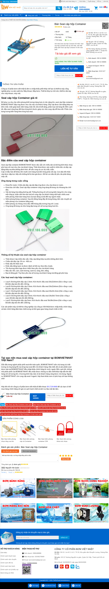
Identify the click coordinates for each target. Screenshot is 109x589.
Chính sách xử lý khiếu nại (9, 569)
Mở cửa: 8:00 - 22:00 (85, 9)
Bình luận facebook (29, 451)
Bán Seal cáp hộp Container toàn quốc (19, 404)
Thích (10, 472)
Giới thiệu (82, 1)
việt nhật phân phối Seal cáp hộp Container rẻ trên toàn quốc (21, 414)
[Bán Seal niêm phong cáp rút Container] (28, 436)
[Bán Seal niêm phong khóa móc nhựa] (65, 435)
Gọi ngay (35, 585)
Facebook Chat (50, 585)
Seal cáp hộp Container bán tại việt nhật (43, 411)
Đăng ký (64, 537)
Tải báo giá (80, 31)
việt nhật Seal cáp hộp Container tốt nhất (14, 411)
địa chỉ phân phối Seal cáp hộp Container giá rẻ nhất (18, 408)
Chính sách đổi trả (7, 563)
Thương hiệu (46, 15)
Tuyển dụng (91, 1)
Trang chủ (4, 20)
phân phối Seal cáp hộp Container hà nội (51, 408)
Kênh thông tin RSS (7, 573)
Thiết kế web (56, 580)
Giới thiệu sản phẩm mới (72, 15)
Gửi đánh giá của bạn (10, 451)
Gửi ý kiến (66, 459)
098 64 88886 (101, 58)
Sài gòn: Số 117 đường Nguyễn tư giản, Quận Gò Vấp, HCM (91, 92)
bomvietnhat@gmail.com (94, 78)
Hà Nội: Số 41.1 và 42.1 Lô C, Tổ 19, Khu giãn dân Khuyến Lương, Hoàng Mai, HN (92, 86)
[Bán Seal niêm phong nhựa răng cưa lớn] (9, 436)
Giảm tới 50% (68, 8)
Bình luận (66, 27)
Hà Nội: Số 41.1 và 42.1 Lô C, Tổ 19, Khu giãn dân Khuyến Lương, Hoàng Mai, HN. (96, 35)
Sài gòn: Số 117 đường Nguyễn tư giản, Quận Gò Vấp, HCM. (96, 43)
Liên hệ (105, 1)
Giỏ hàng (103, 7)
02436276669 (39, 556)
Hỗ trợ (99, 1)
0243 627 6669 (95, 117)
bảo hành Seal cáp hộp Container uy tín (47, 404)
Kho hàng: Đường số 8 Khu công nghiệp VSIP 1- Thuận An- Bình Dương (97, 50)
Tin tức (57, 15)
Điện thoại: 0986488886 (10, 1)
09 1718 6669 (52, 387)
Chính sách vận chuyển (8, 559)
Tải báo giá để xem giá (68, 53)
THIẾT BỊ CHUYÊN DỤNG (17, 20)
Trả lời (3, 472)
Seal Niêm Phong (32, 20)
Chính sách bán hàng (68, 1)
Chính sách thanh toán (8, 556)
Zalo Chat (65, 585)
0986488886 (37, 553)
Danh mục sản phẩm (11, 15)
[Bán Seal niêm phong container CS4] (46, 436)
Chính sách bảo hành (8, 566)
